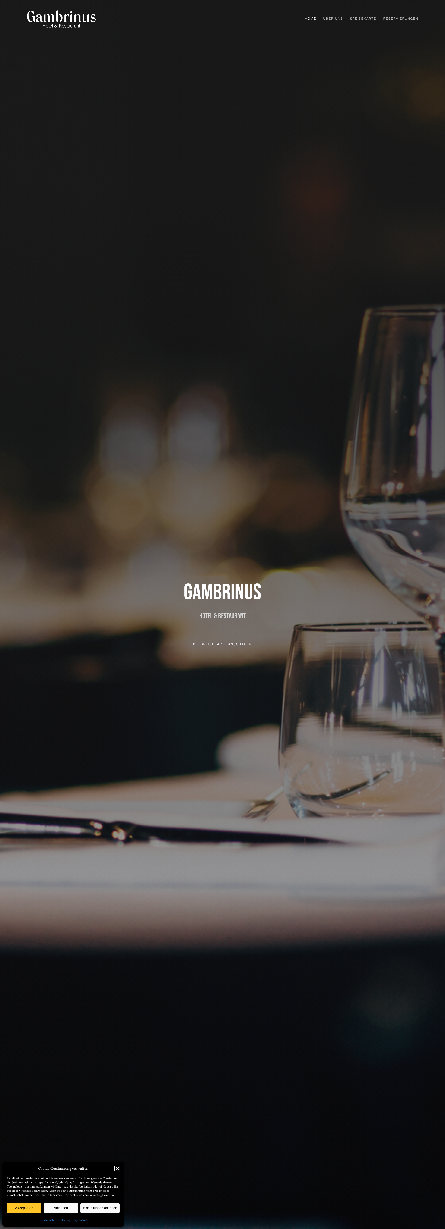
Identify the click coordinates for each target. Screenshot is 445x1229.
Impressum (80, 1220)
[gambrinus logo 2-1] (61, 11)
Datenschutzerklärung (55, 1220)
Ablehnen (61, 1208)
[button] (117, 1168)
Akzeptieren (24, 1208)
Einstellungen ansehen (100, 1208)
